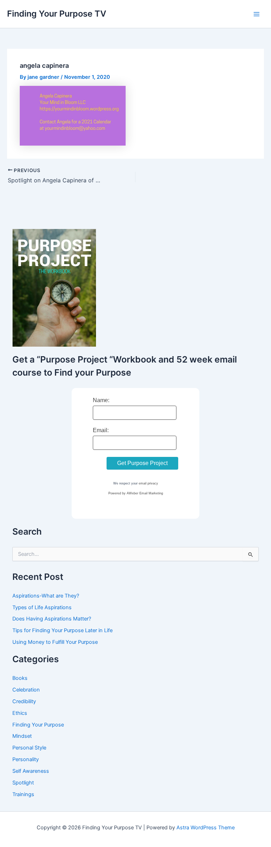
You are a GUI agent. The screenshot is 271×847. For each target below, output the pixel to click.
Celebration (26, 690)
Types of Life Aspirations (42, 607)
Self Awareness (30, 771)
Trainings (23, 794)
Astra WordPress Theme (205, 827)
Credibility (24, 701)
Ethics (19, 713)
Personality (25, 759)
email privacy (148, 483)
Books (20, 678)
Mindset (22, 736)
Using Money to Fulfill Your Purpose (55, 642)
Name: (101, 400)
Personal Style (29, 748)
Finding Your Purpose (38, 725)
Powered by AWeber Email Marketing (135, 493)
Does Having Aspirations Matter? (51, 619)
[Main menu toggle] (256, 14)
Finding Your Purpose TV (56, 13)
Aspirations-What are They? (45, 596)
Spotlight (23, 783)
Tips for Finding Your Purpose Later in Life (62, 630)
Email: (101, 430)
